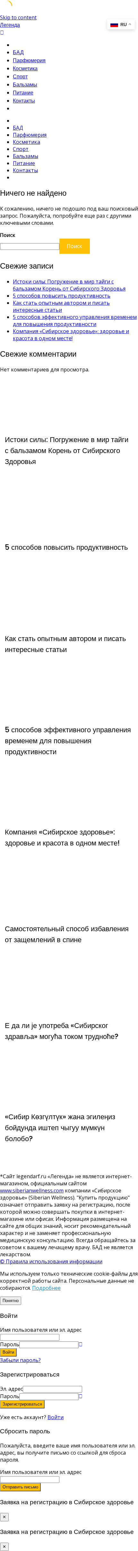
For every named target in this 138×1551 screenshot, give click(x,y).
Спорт (20, 76)
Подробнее (46, 1287)
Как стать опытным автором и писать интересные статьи (61, 306)
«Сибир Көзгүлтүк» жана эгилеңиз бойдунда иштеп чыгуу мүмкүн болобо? (60, 1127)
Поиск (7, 235)
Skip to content (18, 17)
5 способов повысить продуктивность (61, 295)
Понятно (11, 1301)
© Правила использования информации (51, 1261)
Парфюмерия (29, 60)
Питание (23, 92)
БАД (18, 52)
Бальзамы (25, 84)
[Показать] (80, 1344)
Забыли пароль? (20, 1360)
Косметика (25, 68)
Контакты (24, 100)
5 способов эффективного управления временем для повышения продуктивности (75, 320)
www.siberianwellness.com (32, 1190)
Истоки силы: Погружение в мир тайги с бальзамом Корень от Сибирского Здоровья (69, 285)
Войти (55, 1417)
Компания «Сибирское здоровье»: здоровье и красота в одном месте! (71, 335)
